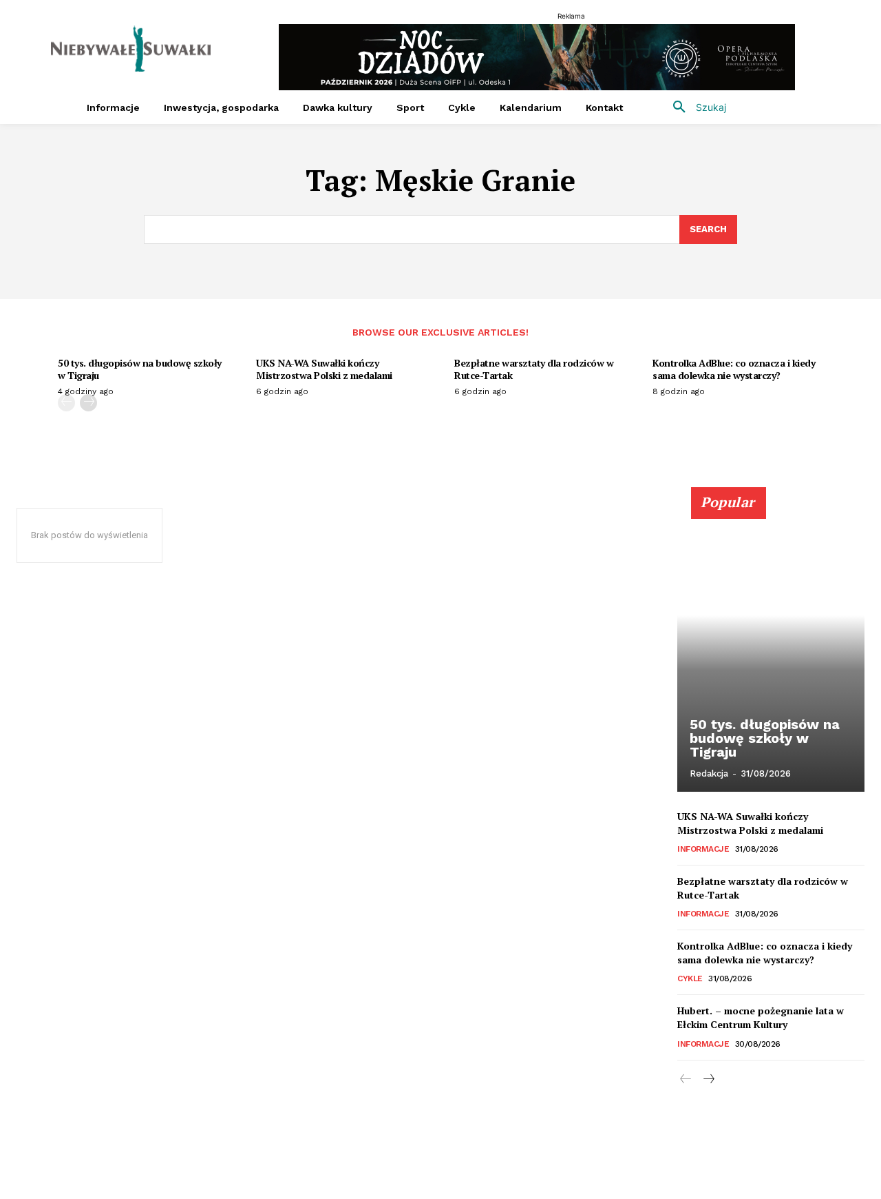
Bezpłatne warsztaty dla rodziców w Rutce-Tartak (533, 369)
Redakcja (709, 773)
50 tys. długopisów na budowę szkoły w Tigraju (140, 369)
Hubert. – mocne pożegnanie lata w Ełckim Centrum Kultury (760, 1017)
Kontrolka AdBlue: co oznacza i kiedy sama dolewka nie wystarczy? (733, 369)
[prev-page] (66, 402)
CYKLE (690, 978)
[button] (694, 107)
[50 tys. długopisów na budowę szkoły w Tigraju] (770, 647)
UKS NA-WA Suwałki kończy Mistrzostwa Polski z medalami (324, 369)
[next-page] (88, 402)
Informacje (703, 849)
